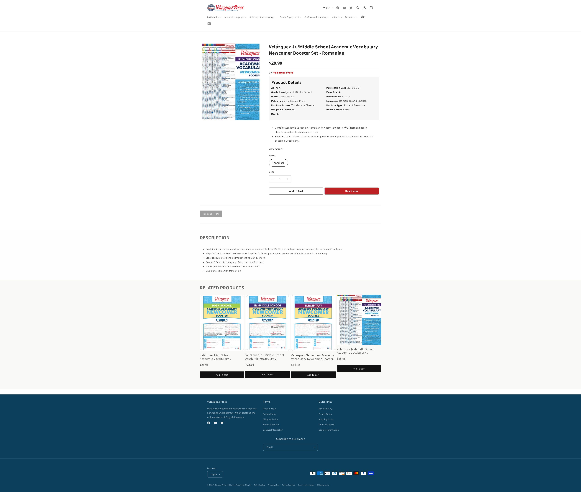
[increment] (287, 179)
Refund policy (259, 485)
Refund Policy (269, 408)
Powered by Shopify (243, 485)
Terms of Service (271, 424)
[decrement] (272, 179)
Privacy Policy (269, 414)
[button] (214, 17)
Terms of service (288, 485)
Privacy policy (273, 485)
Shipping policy (323, 485)
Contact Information (273, 429)
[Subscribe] (314, 447)
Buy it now (351, 191)
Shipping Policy (270, 419)
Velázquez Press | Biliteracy (224, 485)
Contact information (306, 485)
